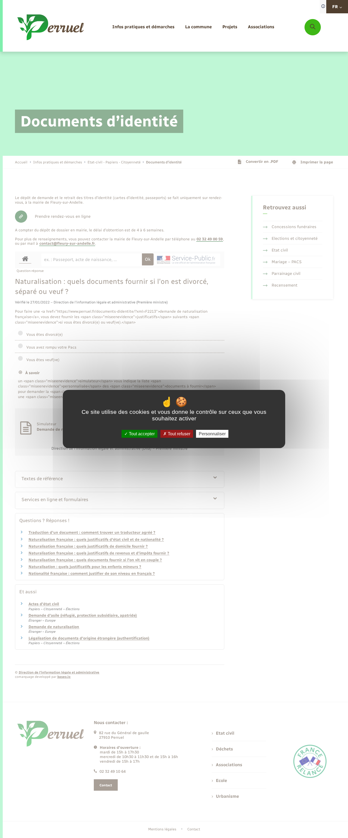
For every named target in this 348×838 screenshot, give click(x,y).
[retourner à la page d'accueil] (51, 27)
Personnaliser (212, 434)
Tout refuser (178, 434)
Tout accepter (141, 434)
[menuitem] (143, 27)
